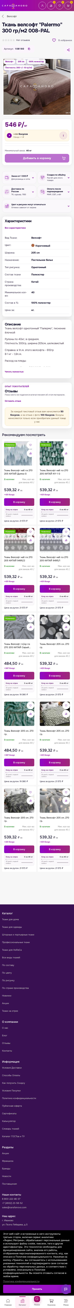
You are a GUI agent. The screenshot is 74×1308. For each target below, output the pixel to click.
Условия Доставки (12, 1067)
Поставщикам (9, 1183)
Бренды (6, 1168)
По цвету (7, 972)
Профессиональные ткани (16, 942)
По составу (8, 965)
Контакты (7, 1050)
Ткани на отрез (10, 1010)
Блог (4, 1035)
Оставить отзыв (13, 401)
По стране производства (15, 988)
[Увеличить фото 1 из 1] (37, 87)
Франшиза (7, 1160)
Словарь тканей (10, 1128)
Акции (5, 1003)
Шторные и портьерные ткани (18, 934)
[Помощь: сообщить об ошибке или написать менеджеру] (66, 1289)
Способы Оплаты (11, 1075)
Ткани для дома (10, 919)
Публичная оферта (12, 1105)
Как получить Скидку (13, 1083)
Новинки (6, 995)
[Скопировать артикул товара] (29, 49)
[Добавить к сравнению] (30, 453)
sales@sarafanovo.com (14, 1207)
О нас (5, 1027)
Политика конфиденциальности (19, 1098)
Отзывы (6, 1043)
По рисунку (8, 980)
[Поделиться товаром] (68, 50)
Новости (6, 1176)
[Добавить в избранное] (30, 445)
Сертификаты (9, 1113)
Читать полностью (14, 371)
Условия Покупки (11, 1090)
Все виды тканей (11, 957)
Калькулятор (9, 1121)
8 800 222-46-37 (11, 1198)
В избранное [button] (65, 40)
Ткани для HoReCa (12, 949)
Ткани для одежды (12, 927)
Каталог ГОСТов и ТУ (13, 1136)
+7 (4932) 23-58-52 (12, 1203)
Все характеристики (15, 227)
